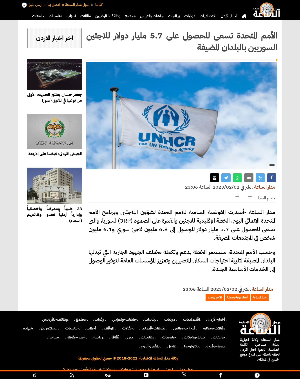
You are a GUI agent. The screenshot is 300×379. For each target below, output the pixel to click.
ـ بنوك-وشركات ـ (194, 337)
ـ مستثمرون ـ (49, 328)
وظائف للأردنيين (107, 16)
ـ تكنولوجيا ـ (191, 346)
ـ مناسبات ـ (72, 328)
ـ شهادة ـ (28, 328)
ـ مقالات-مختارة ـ (214, 328)
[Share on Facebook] (271, 177)
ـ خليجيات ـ (169, 337)
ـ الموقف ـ (109, 328)
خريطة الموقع (92, 369)
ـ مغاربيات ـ (147, 337)
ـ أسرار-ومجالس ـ (184, 328)
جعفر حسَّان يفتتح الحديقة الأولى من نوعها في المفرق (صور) (54, 97)
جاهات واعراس (152, 16)
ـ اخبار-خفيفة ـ (76, 337)
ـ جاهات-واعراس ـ (124, 319)
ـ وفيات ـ (99, 319)
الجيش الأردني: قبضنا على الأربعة (55, 154)
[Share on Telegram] (226, 177)
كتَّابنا (98, 4)
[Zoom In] (250, 197)
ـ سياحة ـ (53, 337)
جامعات (38, 16)
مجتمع (130, 16)
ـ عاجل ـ (171, 346)
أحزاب (71, 16)
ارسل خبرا (35, 4)
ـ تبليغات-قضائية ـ (152, 328)
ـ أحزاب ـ (91, 328)
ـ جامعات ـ (218, 337)
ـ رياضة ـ (98, 337)
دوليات (189, 16)
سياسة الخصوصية (150, 369)
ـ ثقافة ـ (114, 337)
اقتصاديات (208, 16)
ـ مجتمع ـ (81, 319)
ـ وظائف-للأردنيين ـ (55, 319)
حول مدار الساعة (77, 4)
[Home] (265, 9)
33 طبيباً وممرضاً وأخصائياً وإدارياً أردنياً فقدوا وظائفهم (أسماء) (54, 214)
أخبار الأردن (229, 16)
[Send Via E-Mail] (248, 177)
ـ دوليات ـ (170, 319)
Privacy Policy (118, 369)
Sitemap (70, 369)
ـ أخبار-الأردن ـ (216, 319)
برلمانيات (174, 16)
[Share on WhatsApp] (237, 177)
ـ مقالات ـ (127, 328)
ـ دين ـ (130, 337)
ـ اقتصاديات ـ (191, 319)
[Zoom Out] (237, 197)
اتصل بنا (54, 4)
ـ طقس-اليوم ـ (150, 346)
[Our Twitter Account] (184, 375)
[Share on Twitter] (260, 177)
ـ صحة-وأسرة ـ (215, 346)
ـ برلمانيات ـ (150, 319)
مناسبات (55, 16)
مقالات (85, 16)
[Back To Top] (279, 375)
